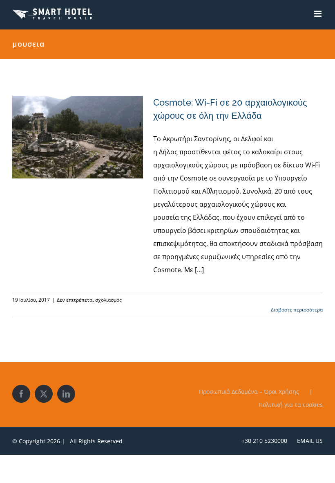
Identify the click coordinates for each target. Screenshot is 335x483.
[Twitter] (44, 394)
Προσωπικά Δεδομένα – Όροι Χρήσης (249, 391)
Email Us (308, 441)
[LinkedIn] (66, 394)
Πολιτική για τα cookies (291, 405)
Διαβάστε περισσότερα (297, 309)
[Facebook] (21, 394)
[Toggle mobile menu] (318, 13)
